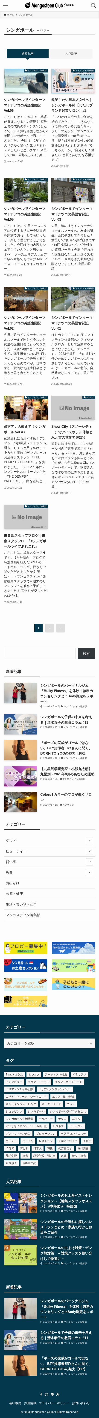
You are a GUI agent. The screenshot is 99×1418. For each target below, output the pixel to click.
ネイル (76, 1118)
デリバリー (46, 1118)
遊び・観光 (79, 1155)
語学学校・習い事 (44, 1155)
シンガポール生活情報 (19, 1118)
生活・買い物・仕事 (21, 904)
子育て (87, 1141)
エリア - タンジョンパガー (54, 1089)
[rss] (58, 1394)
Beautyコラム (14, 1074)
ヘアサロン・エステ (73, 1133)
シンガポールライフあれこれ (68, 1111)
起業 (64, 1155)
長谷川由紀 (29, 1163)
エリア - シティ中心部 (19, 1089)
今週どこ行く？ (68, 1141)
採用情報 (30, 1403)
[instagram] (47, 1394)
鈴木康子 (11, 1163)
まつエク (33, 1074)
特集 (50, 1148)
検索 (86, 653)
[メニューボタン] (5, 5)
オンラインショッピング (21, 1104)
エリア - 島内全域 (63, 1096)
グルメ (11, 841)
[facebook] (41, 1394)
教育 (9, 872)
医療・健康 (14, 894)
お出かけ (13, 883)
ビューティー (16, 851)
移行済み (83, 1148)
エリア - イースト (39, 1082)
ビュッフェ (76, 1126)
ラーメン (27, 1141)
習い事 (11, 862)
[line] (52, 1394)
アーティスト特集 (56, 1074)
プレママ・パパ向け (18, 1133)
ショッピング (14, 1111)
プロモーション (45, 1133)
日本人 (37, 1148)
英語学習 (11, 1155)
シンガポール (36, 1111)
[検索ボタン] (93, 5)
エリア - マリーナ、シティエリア (26, 1096)
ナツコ (62, 1118)
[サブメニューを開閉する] (89, 840)
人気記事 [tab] (71, 53)
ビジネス (58, 1126)
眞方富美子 (65, 1148)
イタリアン (79, 1074)
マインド (11, 1141)
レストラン (46, 1141)
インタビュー (14, 1082)
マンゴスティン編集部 (23, 915)
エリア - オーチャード (68, 1082)
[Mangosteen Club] (49, 5)
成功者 (24, 1148)
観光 (25, 1155)
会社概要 (15, 1403)
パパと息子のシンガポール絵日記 (26, 1126)
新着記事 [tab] (28, 53)
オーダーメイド (51, 1104)
